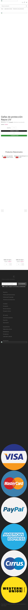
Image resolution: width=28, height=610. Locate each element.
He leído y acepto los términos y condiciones (14, 286)
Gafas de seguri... (8, 259)
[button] (10, 264)
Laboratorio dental (8, 8)
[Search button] (26, 6)
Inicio (2, 8)
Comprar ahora (14, 135)
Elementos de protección (18, 8)
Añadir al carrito (14, 130)
